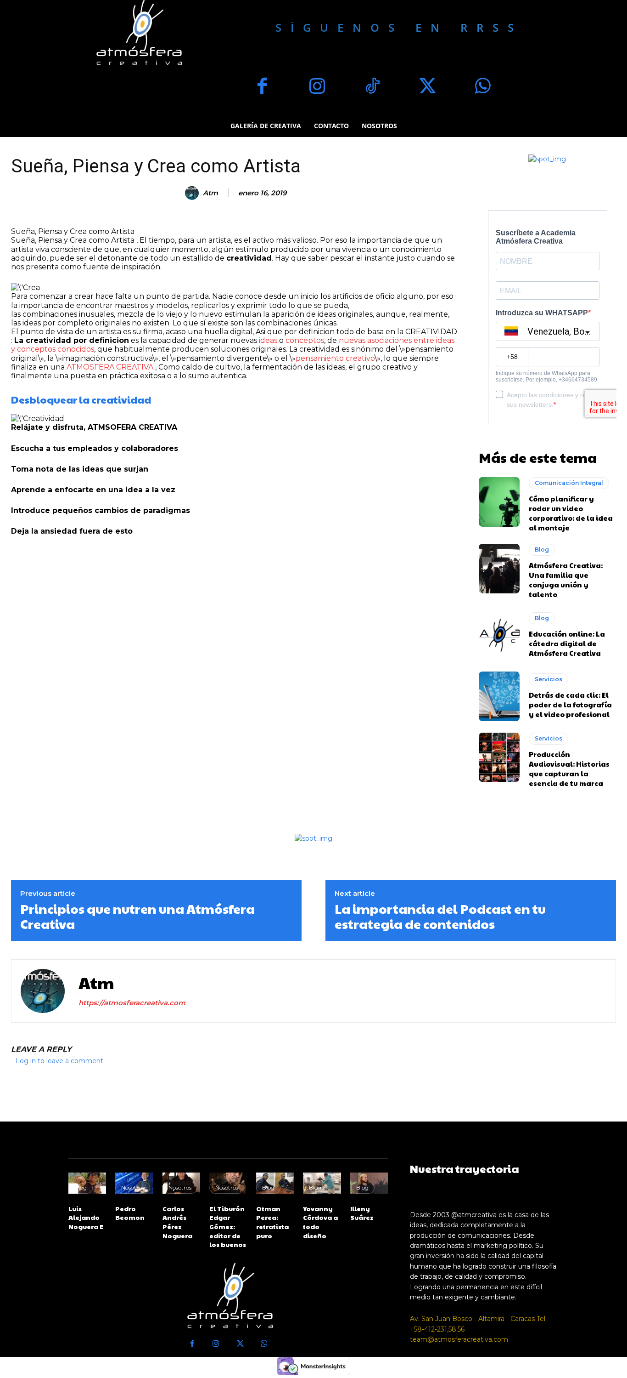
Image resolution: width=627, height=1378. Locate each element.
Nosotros (132, 1187)
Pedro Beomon (130, 1213)
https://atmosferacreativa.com (131, 1002)
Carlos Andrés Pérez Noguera (177, 1222)
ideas (268, 340)
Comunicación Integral (569, 482)
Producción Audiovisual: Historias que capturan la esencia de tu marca (569, 768)
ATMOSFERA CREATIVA (110, 367)
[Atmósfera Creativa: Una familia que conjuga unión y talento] (499, 568)
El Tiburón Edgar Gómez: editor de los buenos (227, 1226)
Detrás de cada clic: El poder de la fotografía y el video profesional (570, 704)
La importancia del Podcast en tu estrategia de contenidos (440, 916)
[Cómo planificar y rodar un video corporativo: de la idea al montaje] (499, 502)
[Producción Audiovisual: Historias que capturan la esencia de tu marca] (499, 757)
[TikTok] (372, 87)
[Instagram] (317, 87)
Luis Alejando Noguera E (86, 1217)
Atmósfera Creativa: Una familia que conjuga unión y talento (566, 579)
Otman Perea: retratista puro (272, 1222)
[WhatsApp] (482, 87)
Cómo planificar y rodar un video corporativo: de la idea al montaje (571, 513)
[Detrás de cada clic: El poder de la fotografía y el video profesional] (499, 696)
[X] (427, 87)
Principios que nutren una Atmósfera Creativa (137, 916)
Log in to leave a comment (59, 1061)
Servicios (548, 679)
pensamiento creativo (335, 358)
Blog (542, 549)
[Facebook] (262, 87)
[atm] (193, 193)
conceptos (305, 340)
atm (210, 193)
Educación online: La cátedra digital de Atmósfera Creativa (567, 643)
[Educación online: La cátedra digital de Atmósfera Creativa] (499, 635)
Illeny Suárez (362, 1213)
